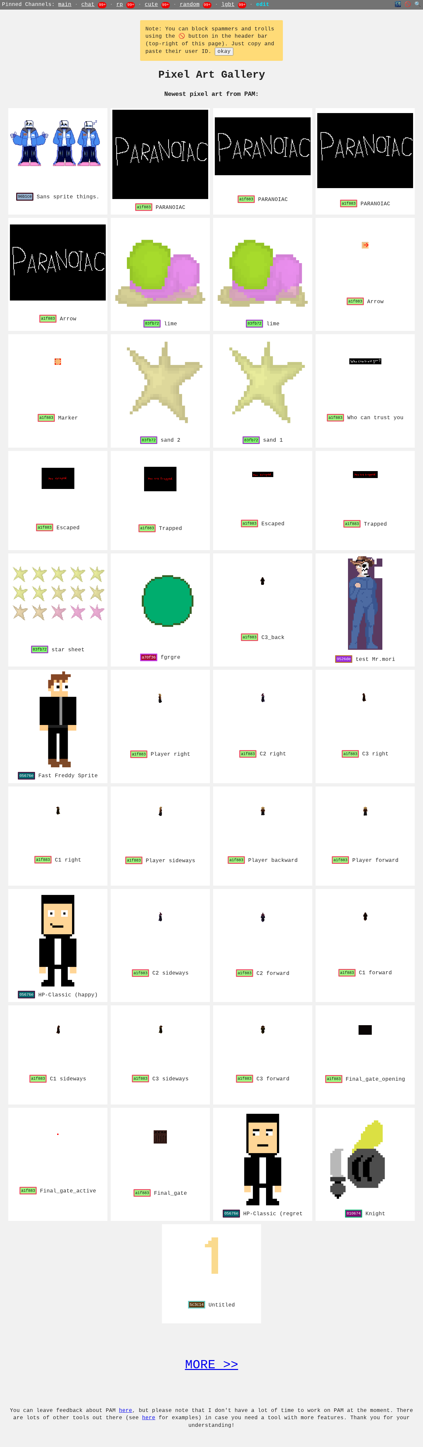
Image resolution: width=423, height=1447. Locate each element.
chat (88, 5)
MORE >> (211, 1365)
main (64, 5)
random (190, 5)
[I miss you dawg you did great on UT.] (57, 719)
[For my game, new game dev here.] (365, 1157)
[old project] (57, 938)
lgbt (228, 5)
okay (224, 52)
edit (262, 5)
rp (119, 5)
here (125, 1411)
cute (151, 5)
